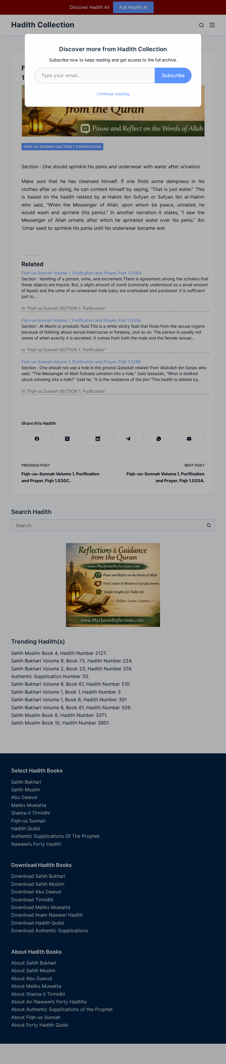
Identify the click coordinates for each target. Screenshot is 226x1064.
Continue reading (113, 93)
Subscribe (173, 75)
